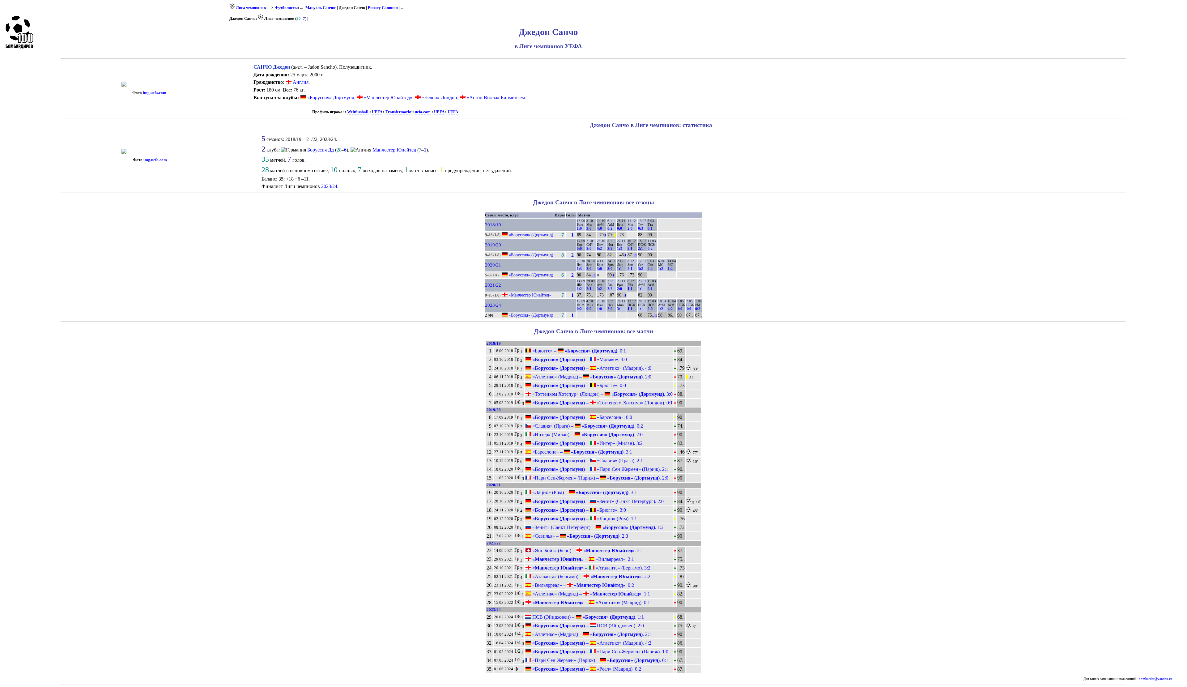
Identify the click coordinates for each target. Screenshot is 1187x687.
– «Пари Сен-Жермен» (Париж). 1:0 (599, 651)
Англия (299, 82)
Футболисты (286, 8)
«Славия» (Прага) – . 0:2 (587, 426)
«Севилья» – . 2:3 (579, 536)
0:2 (609, 228)
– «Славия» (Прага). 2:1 (587, 460)
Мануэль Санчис (320, 8)
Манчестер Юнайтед (394, 149)
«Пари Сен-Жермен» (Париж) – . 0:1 (599, 660)
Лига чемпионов (250, 8)
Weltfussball (357, 112)
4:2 (670, 309)
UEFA (377, 112)
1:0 (579, 228)
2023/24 (329, 186)
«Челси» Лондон (439, 97)
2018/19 (493, 224)
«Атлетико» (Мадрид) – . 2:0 (591, 376)
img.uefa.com (154, 93)
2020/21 (493, 264)
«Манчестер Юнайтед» (388, 97)
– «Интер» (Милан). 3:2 (587, 443)
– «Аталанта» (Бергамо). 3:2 (590, 567)
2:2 (650, 269)
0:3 (640, 228)
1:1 (619, 269)
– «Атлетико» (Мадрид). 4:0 (591, 368)
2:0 (630, 228)
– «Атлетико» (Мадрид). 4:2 (591, 643)
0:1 (650, 228)
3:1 (619, 309)
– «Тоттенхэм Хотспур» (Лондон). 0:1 (602, 402)
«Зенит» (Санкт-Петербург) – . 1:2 (597, 527)
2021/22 (493, 285)
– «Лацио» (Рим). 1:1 (584, 518)
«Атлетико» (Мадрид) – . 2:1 (591, 634)
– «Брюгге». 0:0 (578, 385)
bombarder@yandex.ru (1155, 679)
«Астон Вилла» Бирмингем (496, 97)
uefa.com (423, 112)
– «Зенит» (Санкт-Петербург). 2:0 (597, 501)
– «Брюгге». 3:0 (578, 510)
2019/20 (493, 244)
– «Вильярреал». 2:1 (582, 559)
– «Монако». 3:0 (579, 359)
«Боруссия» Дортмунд (330, 97)
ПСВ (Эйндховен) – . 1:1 (587, 617)
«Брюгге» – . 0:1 (578, 350)
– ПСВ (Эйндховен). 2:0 (587, 625)
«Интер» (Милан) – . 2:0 (587, 434)
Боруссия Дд (320, 149)
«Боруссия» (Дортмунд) (531, 234)
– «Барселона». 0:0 (581, 417)
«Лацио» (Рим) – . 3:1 (584, 492)
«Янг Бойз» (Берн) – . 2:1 (587, 550)
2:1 (630, 248)
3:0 (588, 228)
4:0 (599, 228)
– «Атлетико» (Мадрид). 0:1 (590, 602)
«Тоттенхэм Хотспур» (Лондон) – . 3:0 (602, 394)
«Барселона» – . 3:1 (581, 451)
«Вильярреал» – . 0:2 (582, 585)
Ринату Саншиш (383, 8)
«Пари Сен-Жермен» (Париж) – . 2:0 (599, 477)
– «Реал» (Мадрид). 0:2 (586, 669)
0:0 (619, 228)
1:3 (619, 248)
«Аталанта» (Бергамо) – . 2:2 (590, 576)
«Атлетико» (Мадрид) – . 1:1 (590, 593)
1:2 (660, 269)
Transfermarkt (398, 112)
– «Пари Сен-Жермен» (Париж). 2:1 (599, 469)
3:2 (609, 248)
